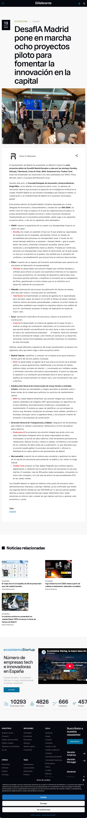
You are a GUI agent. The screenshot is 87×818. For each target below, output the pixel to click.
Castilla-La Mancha (52, 750)
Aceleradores (28, 764)
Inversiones (28, 750)
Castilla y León (50, 746)
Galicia (47, 767)
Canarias (48, 740)
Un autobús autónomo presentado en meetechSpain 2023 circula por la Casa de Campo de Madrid (19, 619)
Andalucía (48, 733)
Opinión (4, 771)
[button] (83, 780)
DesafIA (12, 511)
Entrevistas (28, 740)
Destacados (28, 771)
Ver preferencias (43, 810)
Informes (5, 768)
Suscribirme (74, 741)
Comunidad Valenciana (53, 760)
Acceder (11, 690)
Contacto (5, 736)
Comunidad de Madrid (53, 757)
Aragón (48, 736)
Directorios (6, 764)
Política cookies (35, 815)
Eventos (26, 774)
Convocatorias (29, 768)
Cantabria (48, 743)
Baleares (48, 774)
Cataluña (48, 753)
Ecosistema (28, 736)
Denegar (43, 803)
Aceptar (43, 797)
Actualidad (27, 733)
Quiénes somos (7, 733)
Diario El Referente (27, 156)
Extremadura (50, 763)
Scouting (5, 774)
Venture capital (29, 746)
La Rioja (48, 770)
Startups (27, 743)
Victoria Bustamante (8, 589)
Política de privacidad (48, 815)
